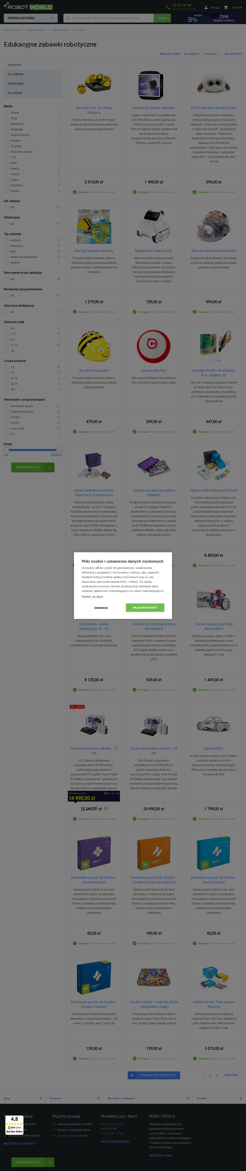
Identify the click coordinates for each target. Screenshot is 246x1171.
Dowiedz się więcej (92, 596)
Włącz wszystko (145, 607)
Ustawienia (101, 607)
